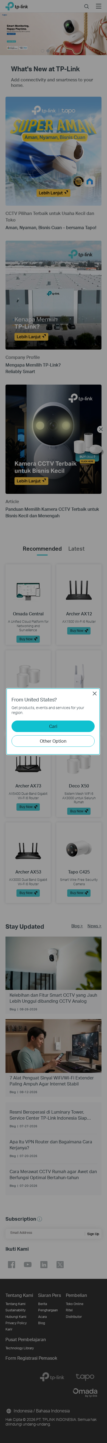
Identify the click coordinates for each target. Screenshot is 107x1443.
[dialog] (53, 721)
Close (94, 693)
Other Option (53, 741)
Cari (53, 726)
